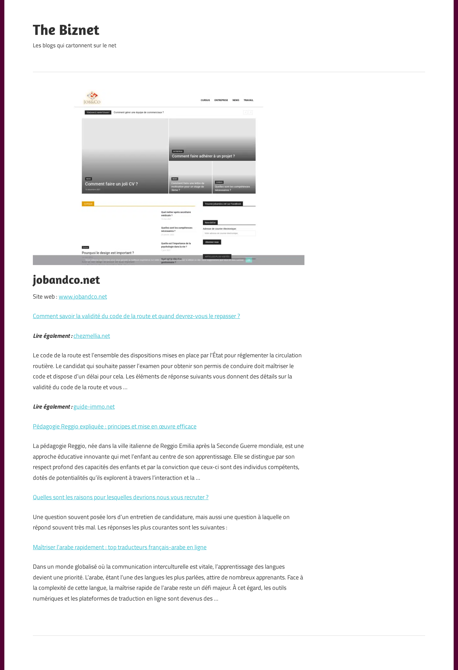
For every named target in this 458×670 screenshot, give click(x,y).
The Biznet (66, 29)
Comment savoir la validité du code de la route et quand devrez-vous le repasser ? (136, 315)
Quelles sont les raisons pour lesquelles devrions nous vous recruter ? (121, 497)
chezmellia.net (91, 335)
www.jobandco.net (83, 296)
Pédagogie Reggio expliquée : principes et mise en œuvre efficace (114, 426)
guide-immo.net (94, 406)
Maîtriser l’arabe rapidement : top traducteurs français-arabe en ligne (120, 547)
